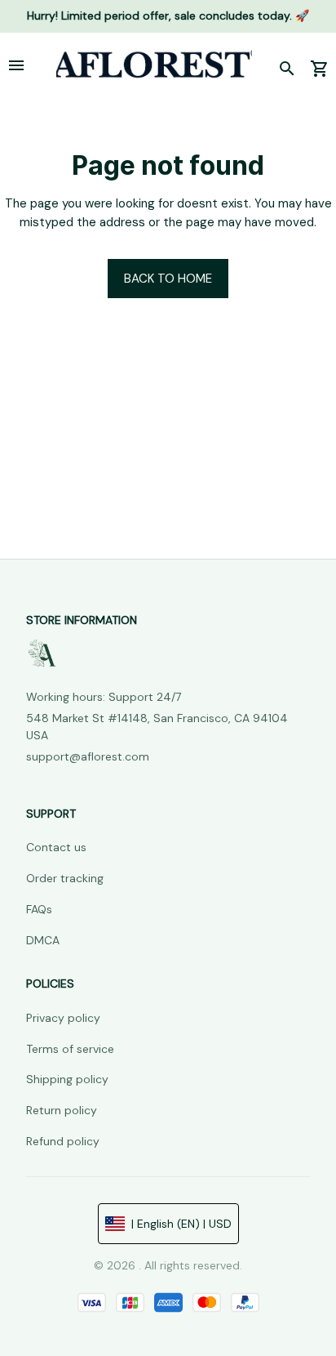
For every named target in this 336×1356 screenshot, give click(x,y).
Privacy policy (63, 1017)
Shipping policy (67, 1079)
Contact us (56, 847)
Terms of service (70, 1049)
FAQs (39, 909)
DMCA (43, 940)
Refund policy (62, 1141)
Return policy (61, 1110)
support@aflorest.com (87, 756)
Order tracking (65, 878)
